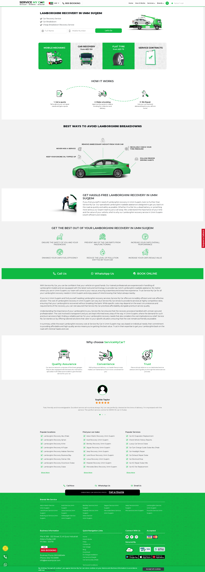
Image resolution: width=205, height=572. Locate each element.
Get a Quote (116, 492)
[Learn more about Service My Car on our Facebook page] (131, 537)
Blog (84, 549)
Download (86, 552)
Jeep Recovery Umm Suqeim (97, 451)
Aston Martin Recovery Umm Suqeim (100, 436)
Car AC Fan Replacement (138, 467)
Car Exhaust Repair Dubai (138, 455)
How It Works (140, 3)
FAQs (84, 542)
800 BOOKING (48, 550)
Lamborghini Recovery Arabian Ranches (59, 451)
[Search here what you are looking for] (167, 3)
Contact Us (86, 544)
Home (131, 3)
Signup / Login (179, 3)
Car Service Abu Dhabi (90, 560)
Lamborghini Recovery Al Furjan (56, 448)
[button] (100, 415)
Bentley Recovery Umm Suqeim (98, 444)
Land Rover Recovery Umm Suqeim (100, 455)
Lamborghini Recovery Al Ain (54, 444)
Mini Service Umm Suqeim (134, 510)
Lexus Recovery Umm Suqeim (97, 459)
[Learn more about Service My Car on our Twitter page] (127, 537)
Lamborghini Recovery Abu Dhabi (56, 436)
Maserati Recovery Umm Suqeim (98, 463)
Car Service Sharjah (89, 557)
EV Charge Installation (90, 554)
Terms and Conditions (90, 565)
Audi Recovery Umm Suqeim (97, 440)
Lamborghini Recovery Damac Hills (57, 459)
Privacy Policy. (50, 570)
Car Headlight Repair (137, 451)
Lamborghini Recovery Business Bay (57, 455)
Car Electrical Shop (136, 459)
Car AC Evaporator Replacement (141, 436)
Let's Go (108, 31)
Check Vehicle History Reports (140, 440)
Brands (160, 3)
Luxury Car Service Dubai (138, 444)
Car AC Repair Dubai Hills (138, 463)
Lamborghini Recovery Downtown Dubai (59, 463)
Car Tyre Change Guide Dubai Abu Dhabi (144, 448)
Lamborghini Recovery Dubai (55, 467)
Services (150, 3)
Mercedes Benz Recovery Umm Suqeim (101, 467)
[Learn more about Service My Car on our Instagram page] (136, 537)
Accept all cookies (153, 569)
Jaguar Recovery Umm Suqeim (98, 448)
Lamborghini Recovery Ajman (55, 440)
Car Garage (87, 547)
